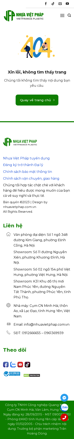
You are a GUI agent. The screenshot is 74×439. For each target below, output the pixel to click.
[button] (62, 15)
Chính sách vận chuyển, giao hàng (31, 178)
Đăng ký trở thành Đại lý (23, 165)
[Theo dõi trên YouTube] (67, 4)
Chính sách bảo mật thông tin (27, 172)
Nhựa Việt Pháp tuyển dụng (26, 158)
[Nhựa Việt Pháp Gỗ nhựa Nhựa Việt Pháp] (23, 17)
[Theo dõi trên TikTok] (52, 4)
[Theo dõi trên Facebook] (45, 4)
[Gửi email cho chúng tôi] (60, 4)
